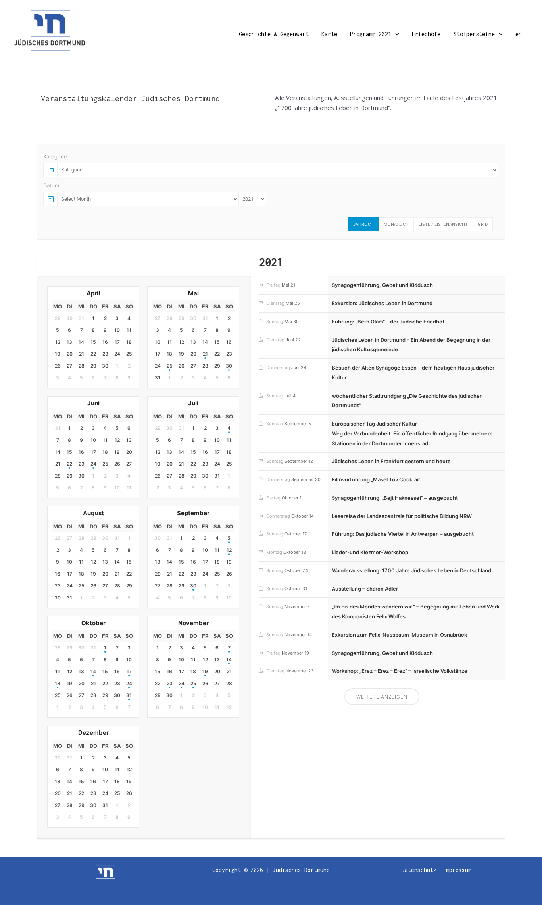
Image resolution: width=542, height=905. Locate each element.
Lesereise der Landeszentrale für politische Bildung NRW (402, 516)
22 (69, 464)
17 (129, 671)
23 (170, 683)
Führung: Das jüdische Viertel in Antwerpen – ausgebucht (403, 534)
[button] (395, 34)
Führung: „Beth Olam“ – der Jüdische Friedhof (388, 321)
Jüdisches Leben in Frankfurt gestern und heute (391, 461)
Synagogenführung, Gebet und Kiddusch (382, 285)
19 (205, 671)
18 (57, 683)
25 (170, 366)
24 (93, 464)
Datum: (52, 185)
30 (229, 366)
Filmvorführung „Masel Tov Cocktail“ (376, 479)
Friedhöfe (426, 34)
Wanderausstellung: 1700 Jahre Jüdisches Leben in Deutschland (411, 570)
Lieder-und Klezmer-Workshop (370, 552)
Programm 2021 (370, 34)
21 (205, 354)
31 (129, 695)
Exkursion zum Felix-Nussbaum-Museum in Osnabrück (399, 635)
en (518, 34)
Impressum (457, 869)
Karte (329, 34)
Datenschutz (419, 869)
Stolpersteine (474, 34)
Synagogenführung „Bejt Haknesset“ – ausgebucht (395, 498)
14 (93, 671)
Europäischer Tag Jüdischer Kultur (374, 423)
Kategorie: (56, 156)
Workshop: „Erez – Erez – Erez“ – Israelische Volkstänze (399, 671)
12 (229, 550)
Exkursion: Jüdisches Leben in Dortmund (382, 303)
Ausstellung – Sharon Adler (365, 588)
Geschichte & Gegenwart (274, 34)
